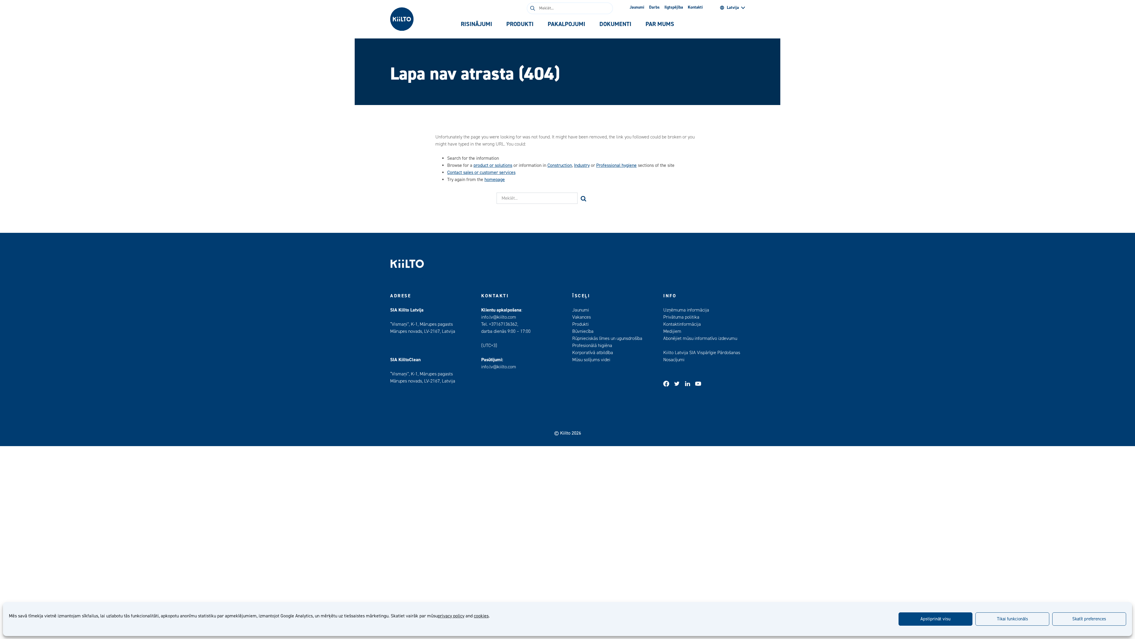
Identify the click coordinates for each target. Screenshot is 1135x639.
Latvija (733, 7)
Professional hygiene (616, 165)
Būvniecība (583, 331)
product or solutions (493, 165)
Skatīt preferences (1089, 619)
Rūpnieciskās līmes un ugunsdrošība (607, 338)
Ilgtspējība (673, 7)
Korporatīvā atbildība (592, 353)
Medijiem (672, 331)
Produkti (580, 324)
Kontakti (695, 7)
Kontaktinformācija (682, 324)
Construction (559, 165)
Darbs (654, 7)
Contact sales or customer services (481, 172)
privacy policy (451, 616)
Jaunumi (637, 7)
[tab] (476, 24)
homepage (494, 180)
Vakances (581, 317)
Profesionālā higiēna (592, 345)
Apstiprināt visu (935, 619)
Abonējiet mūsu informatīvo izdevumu (700, 338)
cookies (481, 616)
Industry (582, 165)
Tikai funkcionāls (1012, 619)
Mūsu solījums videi (591, 360)
